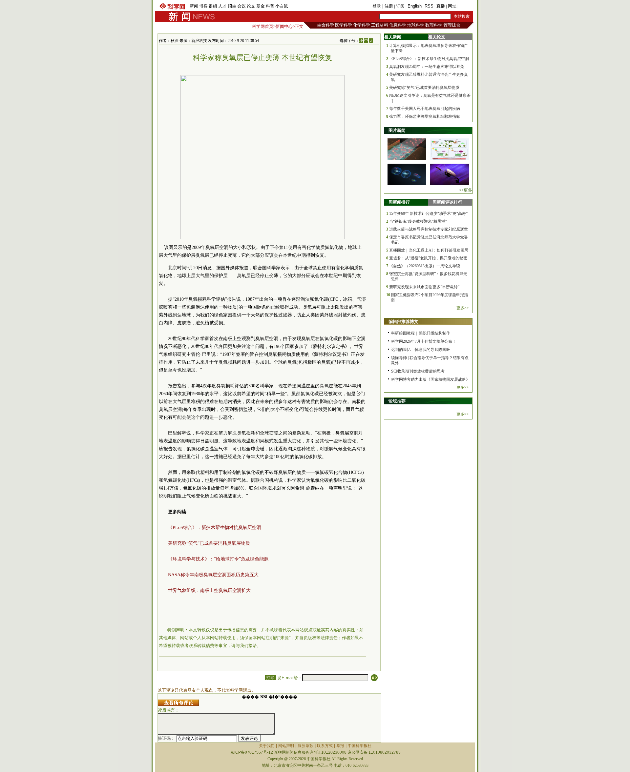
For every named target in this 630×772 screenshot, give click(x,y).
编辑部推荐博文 (403, 321)
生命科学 (325, 25)
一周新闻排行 (397, 202)
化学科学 (361, 25)
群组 (213, 6)
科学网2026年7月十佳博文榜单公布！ (423, 341)
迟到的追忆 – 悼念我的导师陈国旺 (420, 349)
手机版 (465, 6)
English (415, 6)
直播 (440, 6)
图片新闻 (397, 130)
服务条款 (305, 745)
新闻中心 (284, 26)
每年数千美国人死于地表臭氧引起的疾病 (424, 108)
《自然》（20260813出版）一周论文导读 (424, 266)
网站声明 (286, 745)
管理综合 (451, 25)
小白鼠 (281, 6)
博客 (203, 6)
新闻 (194, 6)
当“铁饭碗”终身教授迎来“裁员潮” (418, 221)
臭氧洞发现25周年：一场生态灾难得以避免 (426, 66)
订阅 (400, 6)
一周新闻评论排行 (445, 202)
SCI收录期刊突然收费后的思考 (418, 371)
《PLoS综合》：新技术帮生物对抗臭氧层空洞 (214, 527)
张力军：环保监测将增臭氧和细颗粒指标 (424, 116)
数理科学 (433, 25)
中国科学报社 (359, 745)
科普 (270, 6)
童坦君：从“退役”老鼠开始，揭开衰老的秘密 (428, 258)
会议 (241, 6)
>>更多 (465, 190)
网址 (452, 6)
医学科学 (343, 25)
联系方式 (325, 745)
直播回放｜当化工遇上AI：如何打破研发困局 (428, 250)
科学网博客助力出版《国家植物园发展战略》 (430, 379)
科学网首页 (262, 26)
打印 (270, 677)
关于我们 (267, 745)
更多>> (462, 308)
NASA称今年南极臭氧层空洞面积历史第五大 (213, 574)
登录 (377, 6)
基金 (260, 6)
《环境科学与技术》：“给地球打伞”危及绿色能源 (218, 559)
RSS (429, 6)
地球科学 (415, 25)
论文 (251, 6)
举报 (340, 745)
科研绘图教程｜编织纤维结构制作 (420, 333)
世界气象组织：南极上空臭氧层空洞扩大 (209, 590)
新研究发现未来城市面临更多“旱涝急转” (424, 287)
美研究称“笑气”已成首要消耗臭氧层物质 (209, 543)
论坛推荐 (397, 400)
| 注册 (387, 6)
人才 (222, 6)
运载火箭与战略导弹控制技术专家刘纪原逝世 (428, 229)
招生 (232, 6)
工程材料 (379, 25)
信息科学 (397, 25)
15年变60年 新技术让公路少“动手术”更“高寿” (428, 213)
